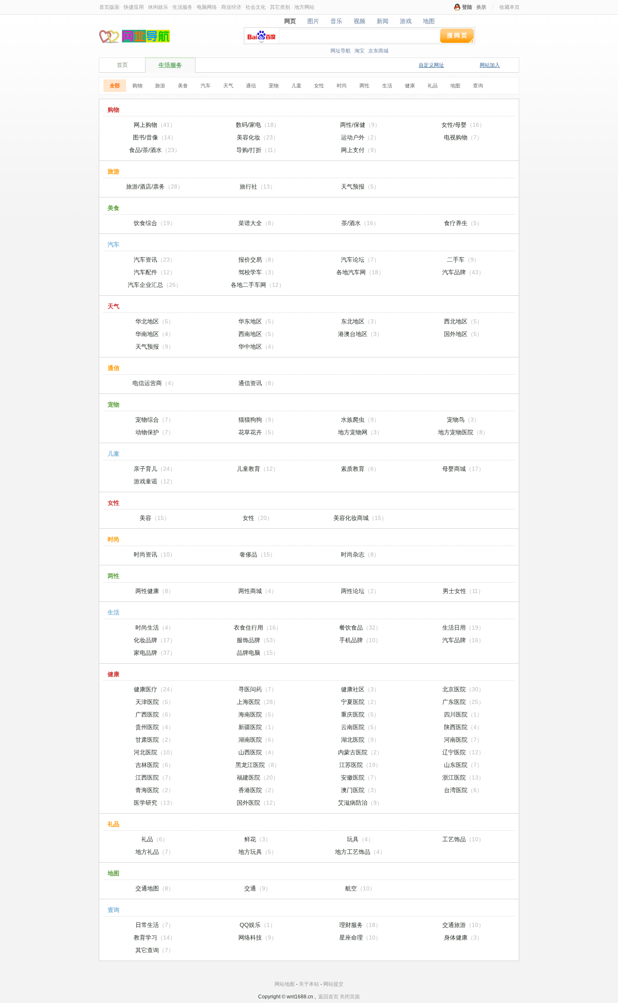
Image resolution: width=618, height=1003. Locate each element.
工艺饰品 (463, 839)
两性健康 (154, 591)
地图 (429, 21)
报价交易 (257, 259)
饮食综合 (155, 223)
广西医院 (154, 714)
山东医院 (463, 764)
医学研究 (155, 802)
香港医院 (257, 790)
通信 (251, 86)
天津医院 (154, 701)
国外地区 (463, 334)
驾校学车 (257, 272)
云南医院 (360, 727)
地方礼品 (154, 851)
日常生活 (154, 925)
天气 (228, 86)
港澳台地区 (360, 334)
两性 (364, 86)
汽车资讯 (155, 259)
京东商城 (378, 51)
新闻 (383, 21)
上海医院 (258, 701)
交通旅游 (463, 925)
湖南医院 (257, 739)
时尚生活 (154, 627)
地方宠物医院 (463, 432)
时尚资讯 (155, 554)
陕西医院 (463, 727)
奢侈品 (258, 554)
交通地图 (154, 888)
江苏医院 (360, 764)
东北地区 (360, 321)
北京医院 (463, 689)
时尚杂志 (360, 554)
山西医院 (257, 752)
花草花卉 (257, 432)
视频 (360, 21)
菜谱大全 (257, 223)
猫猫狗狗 (257, 419)
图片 (313, 21)
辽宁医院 (463, 752)
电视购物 (463, 137)
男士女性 (463, 591)
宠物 (274, 86)
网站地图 (285, 984)
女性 (319, 86)
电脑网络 (207, 7)
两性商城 (257, 591)
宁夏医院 (360, 701)
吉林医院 (154, 764)
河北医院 (155, 752)
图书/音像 (155, 137)
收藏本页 (509, 7)
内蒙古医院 (360, 752)
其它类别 (280, 7)
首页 (122, 65)
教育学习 (155, 937)
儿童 (296, 86)
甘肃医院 (154, 739)
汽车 (206, 86)
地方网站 (304, 7)
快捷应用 (134, 7)
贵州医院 (154, 727)
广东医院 (463, 701)
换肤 (481, 7)
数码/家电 (258, 124)
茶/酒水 (360, 223)
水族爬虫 (360, 419)
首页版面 (109, 7)
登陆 (467, 7)
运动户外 (360, 137)
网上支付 (360, 150)
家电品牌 (155, 652)
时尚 (342, 86)
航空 (360, 888)
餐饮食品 (360, 627)
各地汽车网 (360, 272)
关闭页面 (350, 997)
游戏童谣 (155, 481)
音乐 (336, 21)
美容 (155, 518)
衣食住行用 (258, 627)
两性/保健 (360, 124)
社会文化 (256, 7)
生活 (387, 86)
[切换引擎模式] (471, 40)
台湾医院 (463, 790)
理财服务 (360, 925)
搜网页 (457, 35)
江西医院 (154, 777)
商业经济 (231, 7)
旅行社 (258, 186)
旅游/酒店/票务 (154, 186)
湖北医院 (360, 739)
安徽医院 (360, 777)
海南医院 (257, 714)
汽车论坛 (360, 259)
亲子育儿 (155, 468)
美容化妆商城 (360, 518)
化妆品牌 (155, 640)
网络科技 (257, 937)
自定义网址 (431, 65)
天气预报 (360, 186)
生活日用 (463, 627)
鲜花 (257, 839)
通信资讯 (257, 383)
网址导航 (340, 51)
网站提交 (333, 984)
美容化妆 (258, 137)
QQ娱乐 (258, 925)
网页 (290, 21)
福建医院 (258, 777)
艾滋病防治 (360, 802)
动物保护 (154, 432)
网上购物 (155, 124)
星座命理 (360, 937)
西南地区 (257, 334)
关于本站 (309, 984)
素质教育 (360, 468)
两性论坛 (360, 591)
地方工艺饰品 (360, 851)
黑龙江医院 (257, 764)
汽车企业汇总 (155, 284)
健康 (410, 86)
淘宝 (359, 51)
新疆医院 (257, 727)
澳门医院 (360, 790)
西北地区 (463, 321)
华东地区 (257, 321)
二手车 (463, 259)
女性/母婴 (463, 124)
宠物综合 (154, 419)
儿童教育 (258, 468)
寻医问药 (257, 689)
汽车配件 (155, 272)
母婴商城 (463, 468)
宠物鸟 (463, 419)
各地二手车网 (258, 284)
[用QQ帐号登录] (457, 7)
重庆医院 (360, 714)
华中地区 (257, 346)
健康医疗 (155, 689)
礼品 (433, 86)
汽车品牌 (463, 272)
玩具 (360, 839)
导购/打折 (257, 150)
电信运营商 (154, 383)
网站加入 (490, 65)
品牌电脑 (258, 652)
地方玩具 (257, 851)
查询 (478, 86)
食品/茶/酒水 (154, 150)
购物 (137, 86)
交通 (257, 888)
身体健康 (463, 937)
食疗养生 (463, 223)
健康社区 (360, 689)
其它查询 (154, 950)
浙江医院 (463, 777)
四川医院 (463, 714)
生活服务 (182, 7)
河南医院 (463, 739)
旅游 (160, 86)
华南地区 (154, 334)
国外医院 (258, 802)
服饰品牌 (258, 640)
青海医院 (154, 790)
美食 (183, 86)
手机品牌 (360, 640)
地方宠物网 (360, 432)
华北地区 (154, 321)
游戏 (406, 21)
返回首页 (328, 997)
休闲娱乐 (158, 7)
